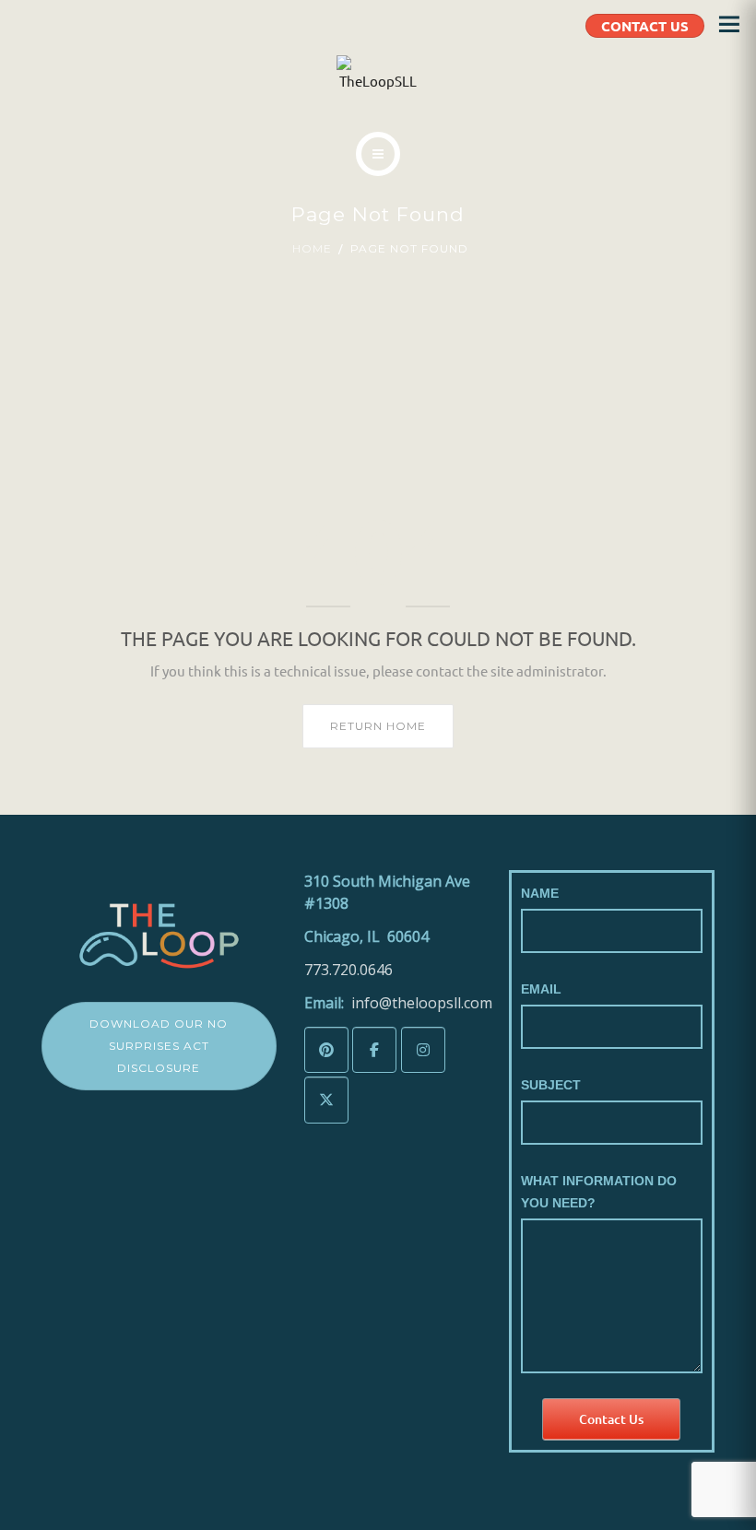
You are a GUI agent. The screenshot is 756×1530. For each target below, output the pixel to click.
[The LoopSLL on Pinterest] (326, 1050)
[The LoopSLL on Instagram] (423, 1050)
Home (312, 248)
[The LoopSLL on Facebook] (374, 1050)
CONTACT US (645, 26)
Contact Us (611, 1419)
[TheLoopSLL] (378, 73)
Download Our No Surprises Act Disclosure (158, 1046)
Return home (378, 726)
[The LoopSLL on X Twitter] (326, 1100)
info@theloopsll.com (421, 1003)
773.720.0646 (348, 969)
